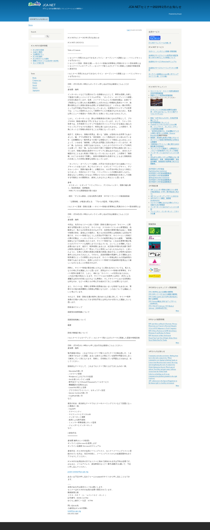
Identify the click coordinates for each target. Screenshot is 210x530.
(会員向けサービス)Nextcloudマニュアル (163, 62)
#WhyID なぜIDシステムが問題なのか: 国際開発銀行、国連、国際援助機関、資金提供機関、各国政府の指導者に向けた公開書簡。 (164, 160)
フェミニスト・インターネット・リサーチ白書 (164, 212)
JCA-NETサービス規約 (41, 59)
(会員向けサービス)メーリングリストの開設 (163, 69)
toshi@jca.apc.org (74, 511)
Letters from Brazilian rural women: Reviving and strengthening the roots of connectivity (163, 363)
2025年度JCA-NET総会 (156, 169)
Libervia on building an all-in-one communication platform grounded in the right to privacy (163, 376)
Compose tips (37, 80)
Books (34, 78)
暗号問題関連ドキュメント (159, 122)
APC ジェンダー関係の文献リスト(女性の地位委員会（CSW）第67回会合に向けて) (164, 192)
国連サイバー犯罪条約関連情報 (161, 95)
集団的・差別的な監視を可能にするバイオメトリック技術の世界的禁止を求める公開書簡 (164, 140)
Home (30, 25)
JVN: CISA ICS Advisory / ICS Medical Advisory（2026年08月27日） (161, 307)
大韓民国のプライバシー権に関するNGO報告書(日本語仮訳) (164, 145)
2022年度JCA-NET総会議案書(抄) (160, 180)
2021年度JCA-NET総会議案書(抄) (160, 182)
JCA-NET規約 (37, 56)
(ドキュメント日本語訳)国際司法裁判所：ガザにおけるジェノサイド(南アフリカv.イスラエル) (164, 112)
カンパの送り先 (38, 63)
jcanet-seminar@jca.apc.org (78, 471)
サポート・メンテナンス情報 (159, 51)
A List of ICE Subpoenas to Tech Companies (162, 328)
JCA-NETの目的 (38, 50)
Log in (129, 30)
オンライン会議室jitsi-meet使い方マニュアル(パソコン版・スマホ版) (164, 75)
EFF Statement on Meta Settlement (160, 336)
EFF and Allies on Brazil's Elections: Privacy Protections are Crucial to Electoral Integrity (163, 325)
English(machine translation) (158, 171)
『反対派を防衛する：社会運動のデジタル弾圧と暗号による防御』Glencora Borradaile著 (164, 133)
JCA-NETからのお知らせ (39, 19)
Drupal (179, 14)
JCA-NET (49, 5)
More (177, 311)
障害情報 (173, 51)
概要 (161, 129)
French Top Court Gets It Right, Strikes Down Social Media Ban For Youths (163, 339)
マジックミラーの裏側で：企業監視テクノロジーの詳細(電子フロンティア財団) (164, 149)
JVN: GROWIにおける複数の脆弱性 (161, 292)
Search (35, 85)
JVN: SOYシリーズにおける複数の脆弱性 (163, 294)
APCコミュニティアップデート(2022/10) (164, 196)
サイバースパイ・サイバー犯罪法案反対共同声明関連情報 (164, 92)
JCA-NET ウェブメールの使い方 (160, 43)
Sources (35, 88)
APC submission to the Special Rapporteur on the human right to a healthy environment (163, 382)
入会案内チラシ (38, 54)
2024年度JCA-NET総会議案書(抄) (160, 173)
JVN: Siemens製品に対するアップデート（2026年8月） (163, 302)
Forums (35, 83)
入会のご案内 (37, 52)
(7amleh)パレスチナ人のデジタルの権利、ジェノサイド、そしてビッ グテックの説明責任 (164, 126)
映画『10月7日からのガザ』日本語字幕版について (164, 119)
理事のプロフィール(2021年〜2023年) (46, 61)
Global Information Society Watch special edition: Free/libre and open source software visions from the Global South (162, 369)
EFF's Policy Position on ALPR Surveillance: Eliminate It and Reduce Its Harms (163, 332)
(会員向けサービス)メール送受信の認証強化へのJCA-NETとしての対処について (163, 56)
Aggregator (36, 90)
